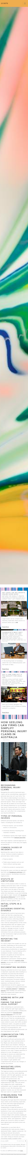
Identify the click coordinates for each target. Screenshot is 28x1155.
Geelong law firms (19, 837)
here (21, 1150)
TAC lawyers (13, 1080)
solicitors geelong (11, 989)
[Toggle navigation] (25, 3)
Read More (5, 627)
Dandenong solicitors (15, 872)
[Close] (25, 1141)
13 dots (4, 3)
